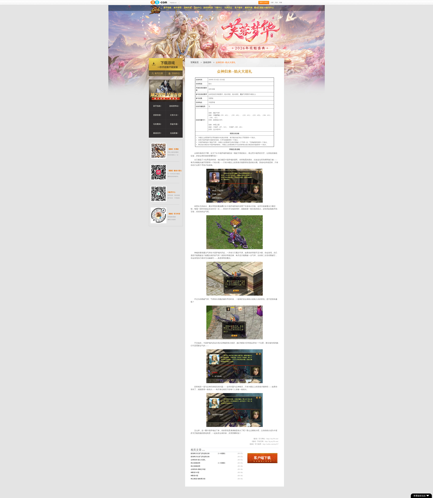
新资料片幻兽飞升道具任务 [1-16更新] (208, 453)
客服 (280, 2)
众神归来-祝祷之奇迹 (198, 469)
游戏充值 (188, 9)
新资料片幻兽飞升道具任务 (200, 456)
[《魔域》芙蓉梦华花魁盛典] (216, 35)
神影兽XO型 (195, 472)
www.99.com (158, 2)
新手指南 (167, 9)
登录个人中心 (264, 2)
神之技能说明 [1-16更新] (208, 463)
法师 (221, 206)
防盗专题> (174, 124)
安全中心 (198, 9)
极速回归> (157, 133)
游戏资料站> (174, 106)
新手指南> (157, 106)
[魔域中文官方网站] (155, 14)
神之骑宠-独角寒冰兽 (198, 479)
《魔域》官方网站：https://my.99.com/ (265, 439)
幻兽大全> (174, 115)
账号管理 (177, 9)
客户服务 (238, 9)
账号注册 (159, 73)
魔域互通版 (259, 8)
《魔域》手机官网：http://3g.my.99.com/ (264, 441)
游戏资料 (207, 62)
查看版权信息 (419, 496)
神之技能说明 (195, 466)
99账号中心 (269, 8)
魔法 (241, 94)
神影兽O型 (194, 475)
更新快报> (157, 115)
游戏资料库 (208, 9)
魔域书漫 (248, 9)
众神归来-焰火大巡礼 (198, 460)
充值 (276, 2)
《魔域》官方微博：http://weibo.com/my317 (263, 444)
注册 (272, 2)
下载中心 (218, 9)
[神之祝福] (166, 101)
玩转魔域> (157, 124)
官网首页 (195, 62)
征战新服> (174, 133)
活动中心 (176, 73)
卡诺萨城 (216, 115)
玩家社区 (228, 9)
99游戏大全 (173, 2)
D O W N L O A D (262, 459)
